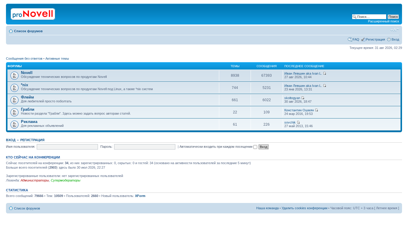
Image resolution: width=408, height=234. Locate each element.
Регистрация (375, 39)
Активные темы (57, 58)
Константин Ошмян (299, 110)
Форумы (14, 66)
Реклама (29, 121)
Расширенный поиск (383, 21)
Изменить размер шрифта (394, 30)
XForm (140, 196)
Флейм (27, 97)
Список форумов (28, 31)
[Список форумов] (33, 13)
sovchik (290, 122)
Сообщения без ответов (24, 58)
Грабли (27, 109)
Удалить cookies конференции (304, 208)
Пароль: (106, 146)
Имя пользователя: (20, 146)
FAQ (356, 39)
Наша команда (267, 208)
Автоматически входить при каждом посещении (216, 146)
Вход (395, 39)
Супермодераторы (65, 180)
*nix (24, 85)
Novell (27, 72)
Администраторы (35, 180)
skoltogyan (292, 98)
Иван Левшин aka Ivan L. (303, 73)
